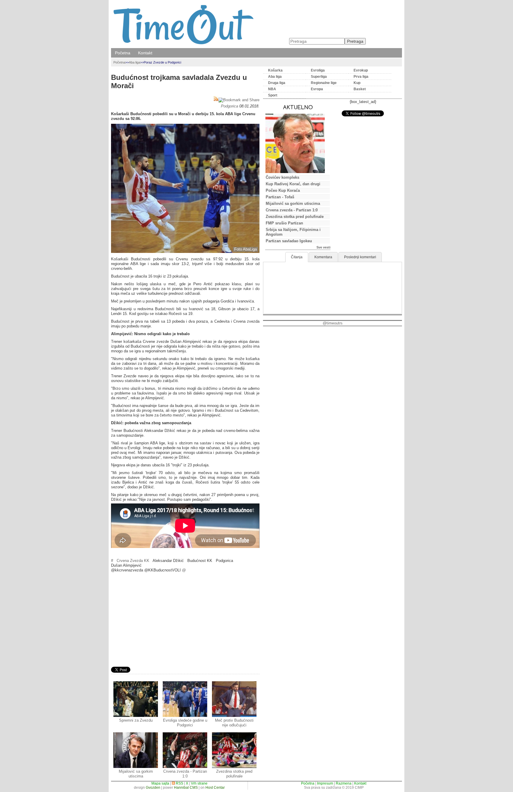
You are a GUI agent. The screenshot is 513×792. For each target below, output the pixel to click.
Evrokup (361, 70)
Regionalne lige (324, 83)
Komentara (323, 257)
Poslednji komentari (360, 257)
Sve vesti (323, 247)
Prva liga (361, 77)
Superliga (319, 77)
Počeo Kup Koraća (283, 190)
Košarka (275, 70)
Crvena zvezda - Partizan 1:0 (185, 773)
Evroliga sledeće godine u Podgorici (185, 722)
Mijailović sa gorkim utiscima (136, 773)
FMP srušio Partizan (284, 223)
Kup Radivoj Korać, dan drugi (293, 184)
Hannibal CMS (186, 787)
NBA (272, 89)
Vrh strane (199, 783)
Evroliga (318, 70)
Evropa (317, 89)
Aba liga (134, 62)
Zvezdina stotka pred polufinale (234, 773)
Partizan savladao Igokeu (289, 241)
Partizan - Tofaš (280, 197)
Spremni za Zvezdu (136, 720)
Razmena (344, 783)
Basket (360, 89)
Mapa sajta (160, 783)
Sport (272, 95)
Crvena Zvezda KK (133, 560)
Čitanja (297, 257)
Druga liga (276, 83)
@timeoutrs (333, 323)
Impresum (325, 783)
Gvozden (153, 787)
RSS (179, 783)
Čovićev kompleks (282, 177)
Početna (122, 52)
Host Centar (215, 787)
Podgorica (229, 106)
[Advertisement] (185, 620)
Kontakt (145, 52)
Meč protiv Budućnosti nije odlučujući (234, 722)
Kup (357, 83)
